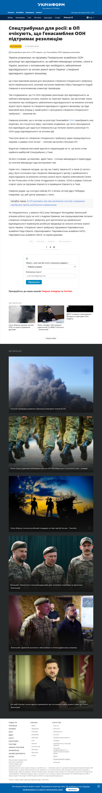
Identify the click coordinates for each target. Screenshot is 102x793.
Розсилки (56, 762)
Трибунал (51, 241)
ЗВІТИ (55, 756)
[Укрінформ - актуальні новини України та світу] (51, 4)
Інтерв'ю (12, 729)
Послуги (11, 12)
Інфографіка (14, 741)
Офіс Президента (65, 241)
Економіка (20, 17)
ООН (72, 120)
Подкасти (13, 723)
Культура (48, 17)
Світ (29, 17)
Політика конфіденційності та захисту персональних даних (61, 750)
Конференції (14, 750)
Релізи (11, 757)
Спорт (57, 17)
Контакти (56, 729)
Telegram (45, 291)
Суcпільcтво (36, 746)
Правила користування (61, 738)
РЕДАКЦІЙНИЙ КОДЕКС (62, 759)
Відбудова (35, 729)
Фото (11, 732)
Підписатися (34, 282)
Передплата (57, 732)
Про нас (56, 726)
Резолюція (40, 241)
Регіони (37, 17)
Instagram (56, 291)
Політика (35, 732)
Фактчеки (35, 738)
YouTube (68, 291)
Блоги (11, 738)
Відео (11, 735)
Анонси (39, 12)
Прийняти (72, 790)
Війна (10, 17)
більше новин (51, 338)
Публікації (13, 726)
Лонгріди (12, 744)
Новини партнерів (16, 747)
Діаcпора (35, 752)
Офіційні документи (17, 753)
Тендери (56, 740)
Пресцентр (30, 12)
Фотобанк (20, 12)
